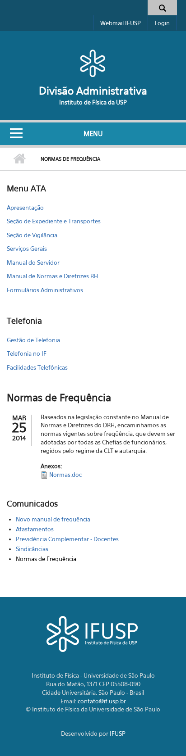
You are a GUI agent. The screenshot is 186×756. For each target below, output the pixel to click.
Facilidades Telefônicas (37, 367)
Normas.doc (65, 474)
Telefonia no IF (26, 353)
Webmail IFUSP (120, 23)
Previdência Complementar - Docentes (67, 539)
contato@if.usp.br (102, 701)
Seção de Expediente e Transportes (54, 221)
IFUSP (118, 733)
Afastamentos (35, 529)
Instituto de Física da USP (93, 102)
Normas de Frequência (46, 558)
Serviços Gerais (27, 248)
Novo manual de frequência (53, 519)
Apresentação (25, 207)
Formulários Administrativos (45, 290)
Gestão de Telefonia (33, 340)
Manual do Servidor (33, 262)
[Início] (93, 63)
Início (19, 159)
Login (162, 23)
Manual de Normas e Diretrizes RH (52, 276)
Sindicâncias (32, 548)
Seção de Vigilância (32, 235)
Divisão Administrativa (93, 91)
